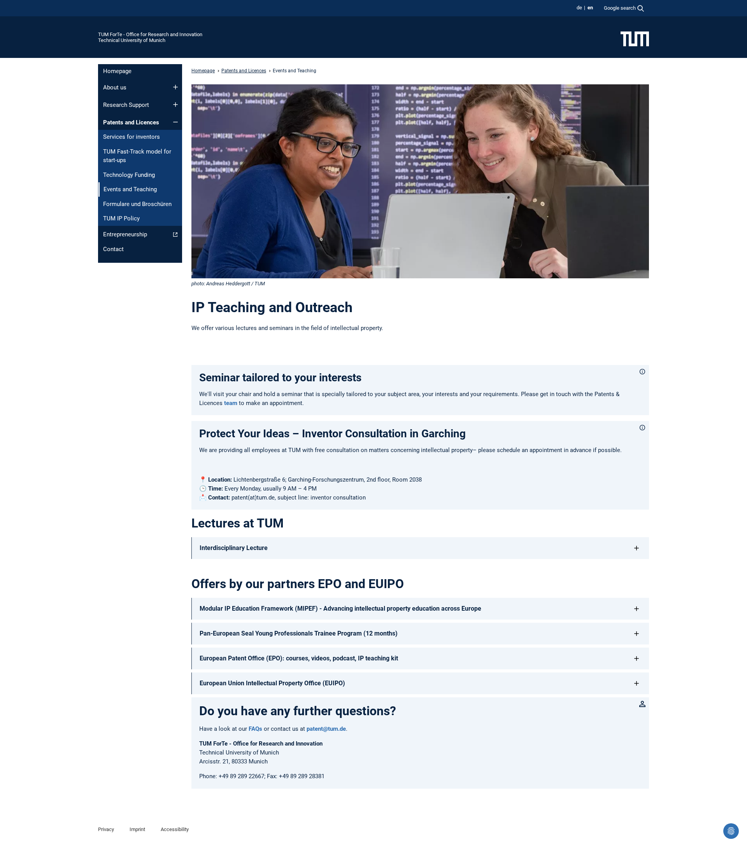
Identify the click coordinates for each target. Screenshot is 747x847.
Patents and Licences (131, 122)
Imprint (137, 829)
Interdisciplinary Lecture (234, 548)
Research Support (126, 104)
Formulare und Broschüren (137, 204)
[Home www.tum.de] (635, 38)
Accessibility (175, 829)
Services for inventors (131, 136)
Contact (113, 249)
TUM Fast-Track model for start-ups (137, 156)
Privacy (106, 829)
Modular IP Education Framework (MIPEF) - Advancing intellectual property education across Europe (340, 608)
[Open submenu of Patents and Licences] (175, 122)
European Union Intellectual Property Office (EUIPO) (272, 683)
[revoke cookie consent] (731, 831)
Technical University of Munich (131, 40)
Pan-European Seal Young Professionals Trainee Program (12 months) (299, 633)
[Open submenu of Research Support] (175, 104)
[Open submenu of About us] (175, 87)
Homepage (117, 71)
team (231, 403)
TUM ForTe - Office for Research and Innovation (150, 34)
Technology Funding (129, 174)
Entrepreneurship (125, 234)
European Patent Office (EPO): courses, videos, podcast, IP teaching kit (299, 658)
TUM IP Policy (121, 218)
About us (114, 87)
